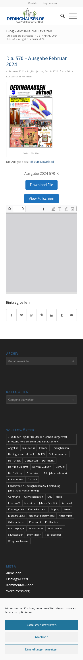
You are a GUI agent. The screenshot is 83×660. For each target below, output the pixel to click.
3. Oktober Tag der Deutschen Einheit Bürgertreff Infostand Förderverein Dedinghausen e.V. (37, 439)
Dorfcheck (14, 460)
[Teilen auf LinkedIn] (51, 315)
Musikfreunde (16, 515)
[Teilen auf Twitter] (21, 315)
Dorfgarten (31, 460)
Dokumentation (58, 454)
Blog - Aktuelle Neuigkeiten (29, 31)
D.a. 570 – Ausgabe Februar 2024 (36, 61)
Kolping (54, 509)
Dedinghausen (60, 448)
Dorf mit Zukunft (18, 466)
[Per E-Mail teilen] (72, 315)
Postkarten (51, 522)
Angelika (13, 448)
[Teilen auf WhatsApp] (32, 315)
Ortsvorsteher (16, 522)
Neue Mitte (65, 515)
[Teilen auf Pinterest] (41, 315)
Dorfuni (60, 466)
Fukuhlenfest (16, 479)
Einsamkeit (33, 473)
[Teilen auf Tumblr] (61, 315)
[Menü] (71, 16)
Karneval (67, 503)
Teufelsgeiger (53, 534)
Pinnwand (35, 522)
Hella (59, 496)
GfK (49, 496)
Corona (43, 448)
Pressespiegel (16, 528)
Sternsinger (34, 534)
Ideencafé (14, 503)
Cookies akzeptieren (41, 625)
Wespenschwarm (18, 541)
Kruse (67, 509)
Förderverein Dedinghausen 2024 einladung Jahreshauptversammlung (34, 488)
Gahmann (14, 496)
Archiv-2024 (51, 71)
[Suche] (60, 16)
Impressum (50, 3)
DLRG (41, 454)
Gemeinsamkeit (33, 496)
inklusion (29, 503)
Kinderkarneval (37, 509)
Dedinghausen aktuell (21, 454)
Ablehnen (41, 637)
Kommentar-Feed (19, 585)
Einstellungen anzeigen (41, 649)
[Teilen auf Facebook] (11, 315)
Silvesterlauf (15, 534)
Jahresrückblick (48, 503)
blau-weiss (28, 448)
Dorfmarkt (48, 460)
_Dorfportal (36, 71)
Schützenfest (55, 528)
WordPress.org (18, 591)
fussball (32, 479)
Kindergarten (16, 509)
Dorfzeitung (15, 473)
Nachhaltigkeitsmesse (42, 515)
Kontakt (33, 3)
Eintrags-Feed (17, 579)
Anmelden (13, 573)
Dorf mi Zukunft (41, 466)
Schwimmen (36, 528)
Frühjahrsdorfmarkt (55, 473)
